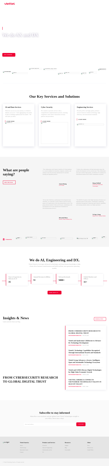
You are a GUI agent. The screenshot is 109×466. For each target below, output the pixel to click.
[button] (105, 3)
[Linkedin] (105, 462)
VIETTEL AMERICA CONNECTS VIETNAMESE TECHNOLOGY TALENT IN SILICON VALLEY (84, 382)
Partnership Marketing (74, 335)
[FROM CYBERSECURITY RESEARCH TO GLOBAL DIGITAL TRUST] (32, 349)
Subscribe (81, 424)
